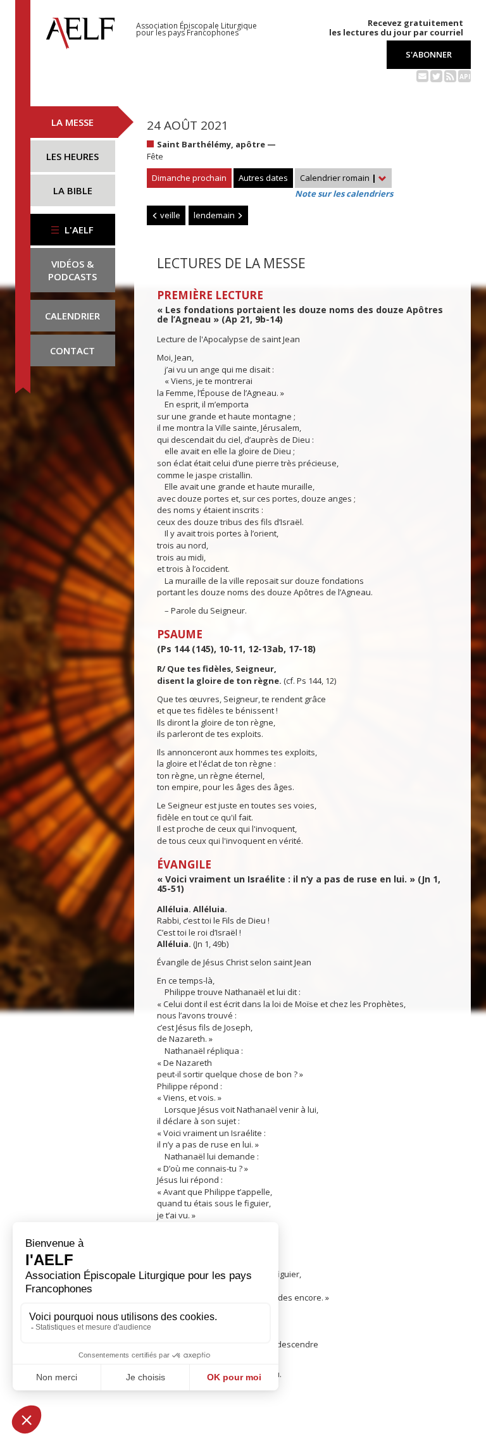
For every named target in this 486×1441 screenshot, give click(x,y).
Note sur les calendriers (344, 193)
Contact (72, 350)
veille (169, 215)
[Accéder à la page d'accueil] (80, 29)
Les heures (72, 156)
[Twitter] (436, 75)
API (464, 76)
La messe (72, 122)
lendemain (215, 215)
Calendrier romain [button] (338, 177)
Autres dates (263, 177)
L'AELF (78, 229)
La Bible (72, 190)
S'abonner (429, 54)
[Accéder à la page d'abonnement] (422, 75)
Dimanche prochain (189, 177)
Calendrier (72, 315)
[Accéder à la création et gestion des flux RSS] (450, 75)
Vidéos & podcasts (72, 270)
